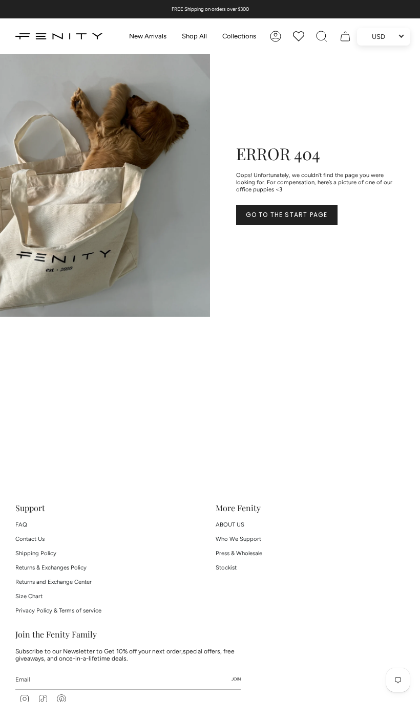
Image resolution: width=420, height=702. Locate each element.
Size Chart (29, 596)
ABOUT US (230, 524)
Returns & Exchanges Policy (51, 567)
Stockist (226, 567)
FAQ (21, 524)
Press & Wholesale (239, 553)
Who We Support (238, 538)
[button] (194, 36)
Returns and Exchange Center (53, 581)
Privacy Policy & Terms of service (58, 610)
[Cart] (345, 36)
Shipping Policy (35, 553)
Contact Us (30, 538)
